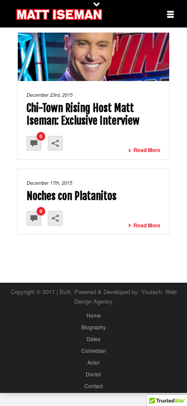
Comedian (93, 350)
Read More (147, 150)
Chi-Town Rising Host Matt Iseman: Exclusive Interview (83, 114)
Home (94, 315)
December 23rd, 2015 (50, 94)
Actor (93, 362)
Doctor (93, 374)
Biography (93, 327)
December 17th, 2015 (49, 182)
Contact (93, 385)
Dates (93, 338)
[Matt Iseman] (58, 13)
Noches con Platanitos (72, 196)
